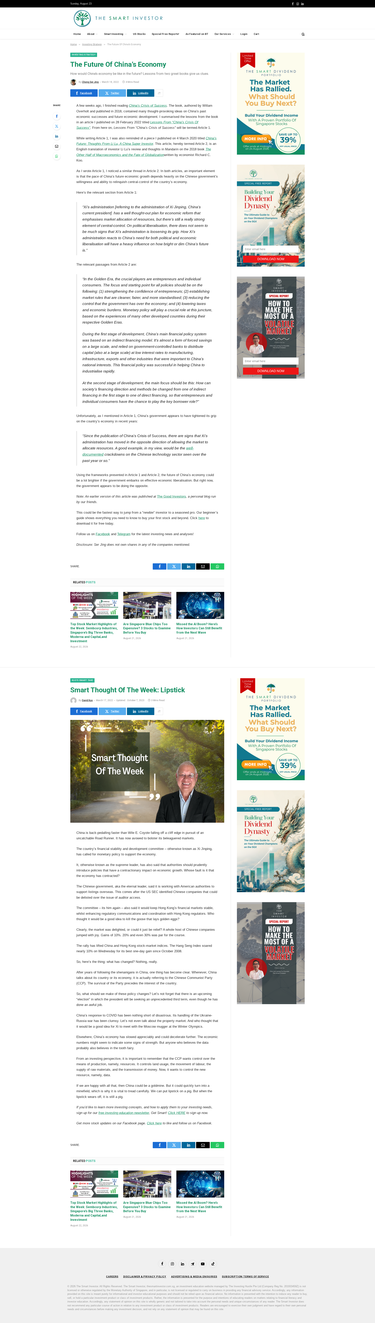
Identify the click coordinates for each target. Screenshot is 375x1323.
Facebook (103, 534)
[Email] (57, 146)
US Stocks (139, 33)
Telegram (123, 534)
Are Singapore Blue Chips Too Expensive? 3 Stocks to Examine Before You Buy (147, 628)
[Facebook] (57, 116)
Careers (112, 1276)
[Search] (303, 34)
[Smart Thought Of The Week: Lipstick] (147, 821)
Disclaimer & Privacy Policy (144, 1276)
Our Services (222, 33)
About (90, 33)
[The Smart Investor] (135, 18)
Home (77, 33)
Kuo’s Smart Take (82, 680)
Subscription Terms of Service (245, 1276)
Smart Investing (113, 33)
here (201, 518)
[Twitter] (57, 126)
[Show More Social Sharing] (159, 93)
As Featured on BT (197, 33)
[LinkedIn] (57, 136)
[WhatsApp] (57, 156)
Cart (256, 33)
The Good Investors (171, 496)
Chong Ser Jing (90, 82)
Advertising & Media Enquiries (194, 1276)
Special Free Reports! (165, 33)
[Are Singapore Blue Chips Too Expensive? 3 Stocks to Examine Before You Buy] (147, 605)
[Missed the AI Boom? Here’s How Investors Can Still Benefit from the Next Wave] (200, 605)
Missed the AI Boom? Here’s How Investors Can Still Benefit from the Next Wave (199, 628)
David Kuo (87, 700)
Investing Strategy (84, 54)
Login (243, 33)
